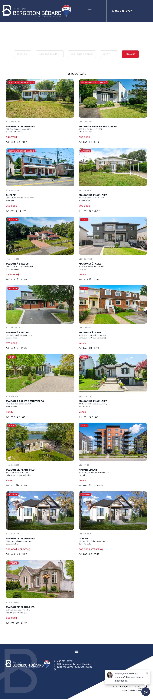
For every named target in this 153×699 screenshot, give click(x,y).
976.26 (100, 485)
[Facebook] (55, 669)
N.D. (26, 142)
